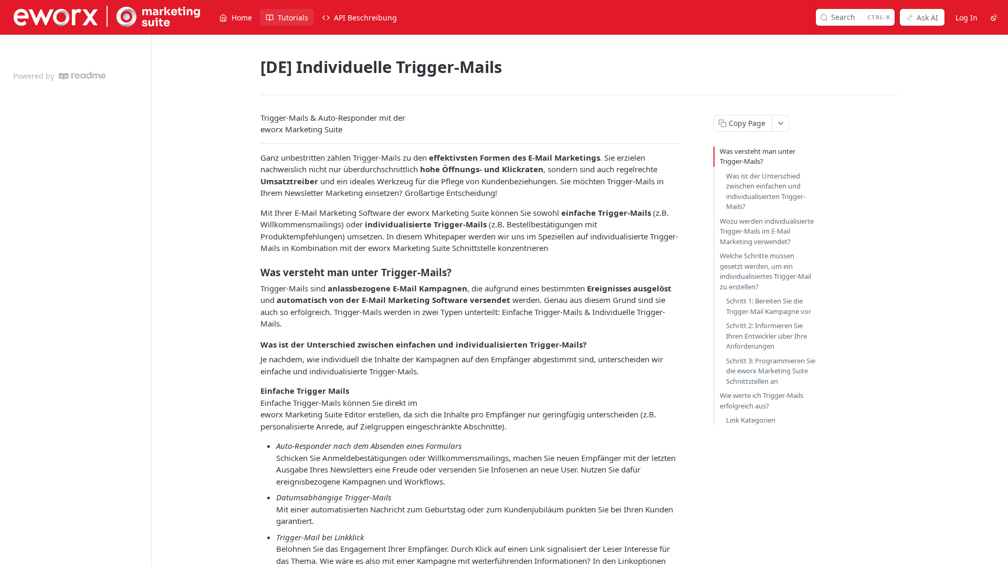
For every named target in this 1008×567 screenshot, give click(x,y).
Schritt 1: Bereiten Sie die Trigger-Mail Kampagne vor (768, 306)
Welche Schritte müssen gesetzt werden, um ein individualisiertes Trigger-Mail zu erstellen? (765, 271)
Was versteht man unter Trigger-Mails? (757, 156)
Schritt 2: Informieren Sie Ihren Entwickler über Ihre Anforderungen (766, 336)
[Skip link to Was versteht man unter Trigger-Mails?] (253, 272)
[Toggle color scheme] (994, 17)
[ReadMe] (82, 76)
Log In (967, 18)
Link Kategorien (750, 420)
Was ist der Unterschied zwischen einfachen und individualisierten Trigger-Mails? (765, 191)
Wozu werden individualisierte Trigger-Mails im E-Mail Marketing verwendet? (767, 231)
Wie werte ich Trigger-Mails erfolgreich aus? (761, 401)
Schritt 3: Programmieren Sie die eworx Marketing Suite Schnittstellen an (770, 371)
